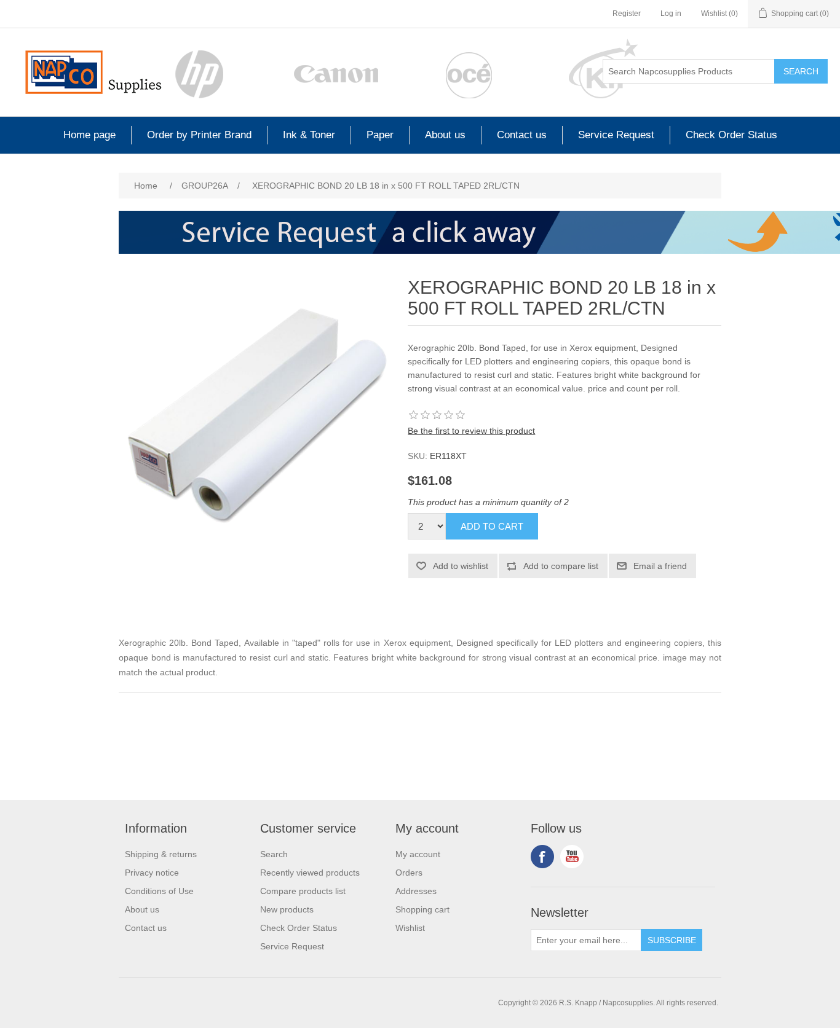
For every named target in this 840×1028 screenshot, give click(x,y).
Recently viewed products (310, 872)
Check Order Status (731, 135)
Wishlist (410, 928)
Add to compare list (560, 566)
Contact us (522, 135)
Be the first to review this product (471, 431)
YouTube (572, 856)
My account (417, 854)
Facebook (542, 856)
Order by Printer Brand (199, 135)
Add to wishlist (460, 566)
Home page (89, 135)
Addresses (416, 891)
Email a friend (660, 566)
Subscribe (672, 940)
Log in (670, 13)
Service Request (616, 135)
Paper (380, 135)
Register (626, 13)
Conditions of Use (159, 891)
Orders (408, 872)
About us (445, 135)
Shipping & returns (161, 854)
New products (287, 909)
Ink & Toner (309, 135)
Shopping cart (422, 909)
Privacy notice (152, 872)
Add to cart (492, 526)
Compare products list (303, 891)
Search (800, 71)
